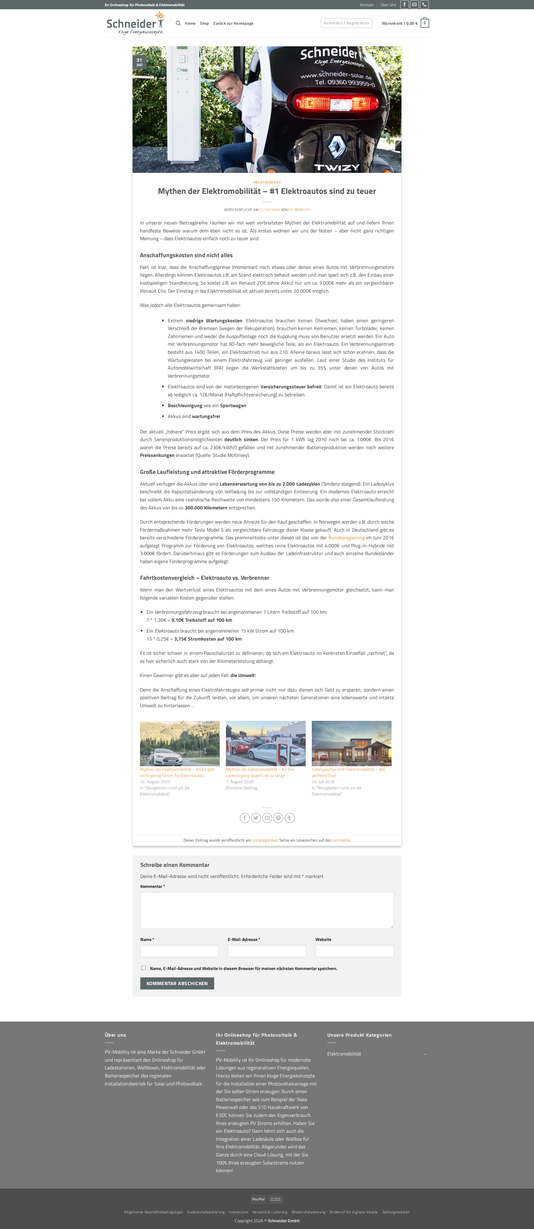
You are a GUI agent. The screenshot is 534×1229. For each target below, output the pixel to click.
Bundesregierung (346, 537)
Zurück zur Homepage (233, 23)
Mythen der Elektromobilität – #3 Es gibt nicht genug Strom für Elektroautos (177, 772)
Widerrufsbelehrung (309, 1212)
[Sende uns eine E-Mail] (414, 4)
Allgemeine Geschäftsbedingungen (153, 1212)
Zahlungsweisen (396, 1212)
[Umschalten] (425, 1054)
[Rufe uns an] (424, 4)
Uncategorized (267, 182)
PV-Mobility (299, 209)
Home (190, 23)
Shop (204, 23)
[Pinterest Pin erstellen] (278, 818)
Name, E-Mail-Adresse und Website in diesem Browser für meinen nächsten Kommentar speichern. (243, 968)
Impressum (238, 1212)
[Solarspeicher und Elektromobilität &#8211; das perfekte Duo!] (352, 743)
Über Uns (388, 5)
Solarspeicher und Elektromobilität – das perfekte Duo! (348, 772)
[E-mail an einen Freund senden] (267, 818)
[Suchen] (178, 23)
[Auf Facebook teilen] (245, 818)
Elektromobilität (344, 1053)
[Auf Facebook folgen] (404, 4)
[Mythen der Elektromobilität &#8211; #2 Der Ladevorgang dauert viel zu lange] (266, 743)
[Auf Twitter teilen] (256, 818)
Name (147, 939)
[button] (346, 23)
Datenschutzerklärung (206, 1212)
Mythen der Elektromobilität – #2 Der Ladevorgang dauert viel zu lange (260, 772)
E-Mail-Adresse (244, 939)
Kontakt (367, 5)
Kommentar (152, 886)
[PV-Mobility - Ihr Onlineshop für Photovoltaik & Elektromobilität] (136, 23)
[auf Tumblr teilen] (290, 818)
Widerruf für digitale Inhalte (354, 1212)
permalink (341, 840)
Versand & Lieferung (270, 1212)
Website (323, 939)
